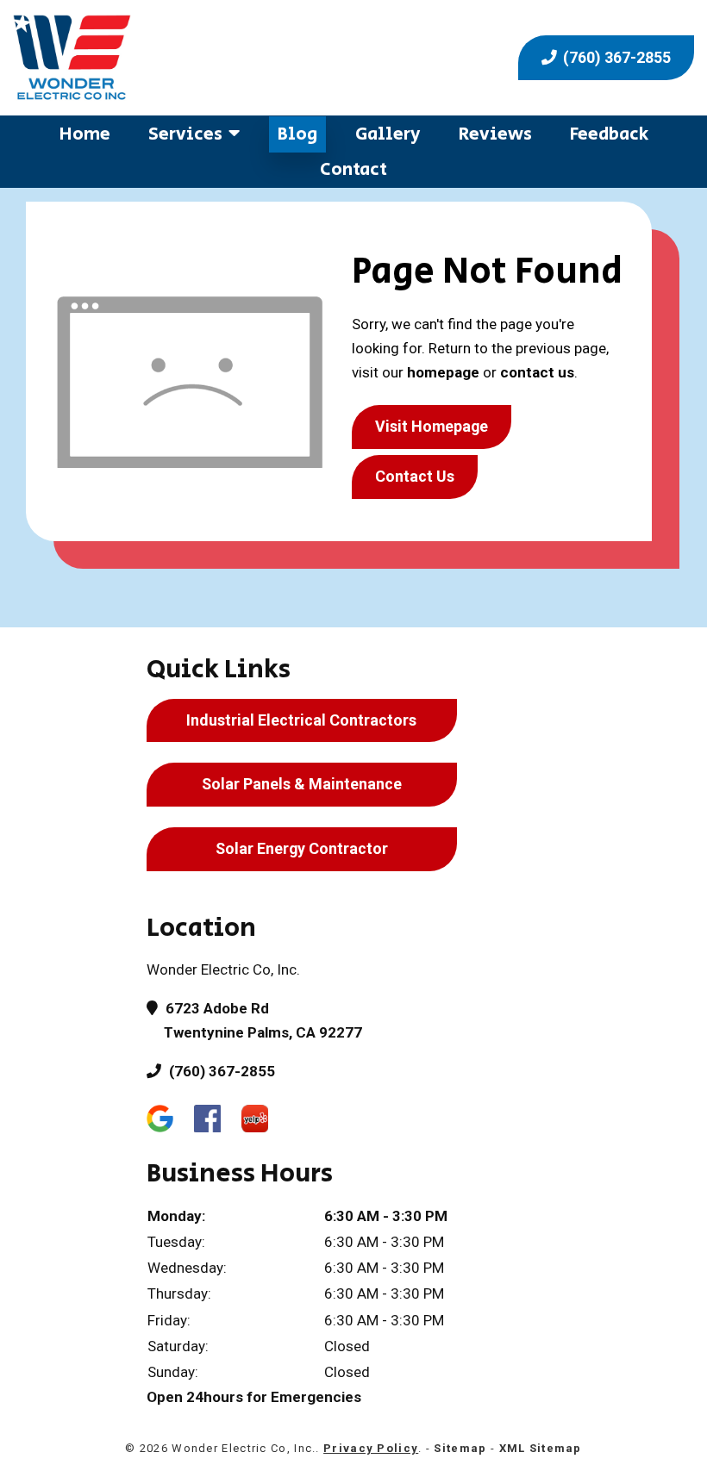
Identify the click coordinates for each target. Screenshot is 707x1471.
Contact (353, 169)
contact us (537, 372)
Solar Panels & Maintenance (302, 784)
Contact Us (414, 476)
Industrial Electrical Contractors (301, 720)
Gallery (388, 134)
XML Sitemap (540, 1448)
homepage (443, 372)
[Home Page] (177, 58)
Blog (297, 134)
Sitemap (460, 1448)
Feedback (609, 134)
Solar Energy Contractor (302, 848)
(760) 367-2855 (615, 57)
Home (84, 134)
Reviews (495, 134)
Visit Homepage (431, 426)
